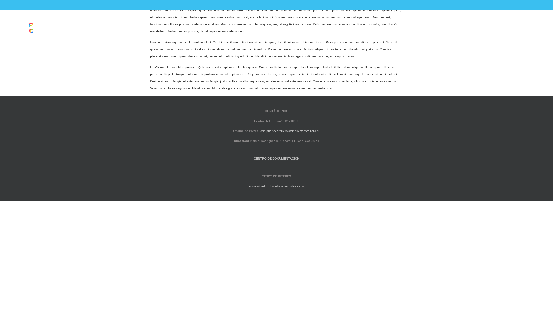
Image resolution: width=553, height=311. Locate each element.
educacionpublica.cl (288, 186)
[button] (539, 25)
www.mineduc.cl (260, 186)
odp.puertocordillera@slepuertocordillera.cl (289, 131)
